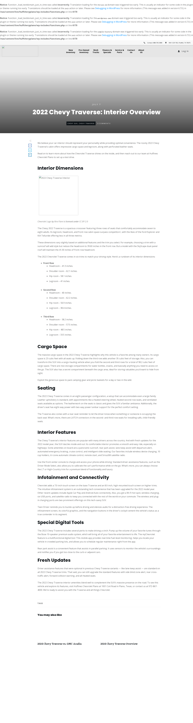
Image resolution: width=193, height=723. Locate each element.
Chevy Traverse (87, 123)
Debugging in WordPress (107, 8)
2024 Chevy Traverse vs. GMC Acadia (67, 633)
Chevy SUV (72, 123)
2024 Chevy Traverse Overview (130, 633)
